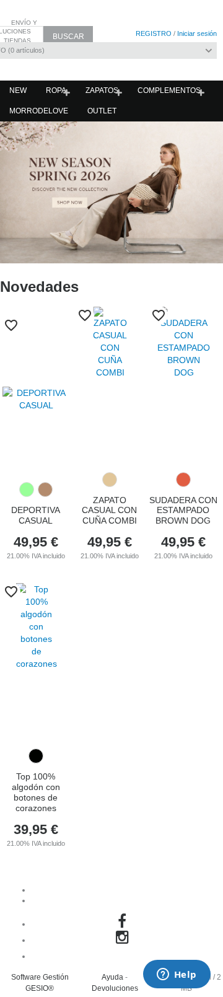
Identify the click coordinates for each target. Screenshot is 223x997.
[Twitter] (124, 956)
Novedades (39, 286)
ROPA (56, 90)
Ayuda (112, 977)
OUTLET (101, 111)
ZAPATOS (101, 90)
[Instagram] (124, 940)
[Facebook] (124, 924)
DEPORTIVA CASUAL (35, 515)
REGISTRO (154, 33)
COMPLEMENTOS (169, 90)
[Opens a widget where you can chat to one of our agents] (176, 975)
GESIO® (39, 988)
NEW (18, 90)
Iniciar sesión (197, 33)
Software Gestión (40, 977)
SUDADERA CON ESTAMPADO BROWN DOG (183, 510)
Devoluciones (115, 988)
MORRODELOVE (38, 111)
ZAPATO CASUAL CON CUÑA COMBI (109, 510)
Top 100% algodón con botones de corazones (36, 791)
